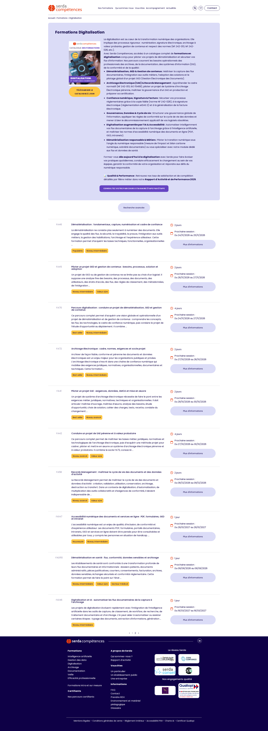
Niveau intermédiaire (97, 250)
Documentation (76, 671)
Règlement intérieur (134, 720)
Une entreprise (119, 678)
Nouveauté (78, 541)
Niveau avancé (93, 417)
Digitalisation (75, 663)
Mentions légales (82, 720)
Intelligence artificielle (80, 656)
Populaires (78, 250)
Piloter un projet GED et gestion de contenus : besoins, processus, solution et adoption (114, 268)
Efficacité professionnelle (81, 678)
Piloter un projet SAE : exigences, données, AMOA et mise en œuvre (108, 391)
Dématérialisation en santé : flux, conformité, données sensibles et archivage (115, 557)
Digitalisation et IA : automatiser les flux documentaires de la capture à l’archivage (111, 601)
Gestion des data (77, 660)
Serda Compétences (121, 53)
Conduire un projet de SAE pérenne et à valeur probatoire (103, 433)
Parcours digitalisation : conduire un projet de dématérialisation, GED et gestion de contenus (116, 308)
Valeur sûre (102, 291)
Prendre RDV (118, 697)
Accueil (51, 18)
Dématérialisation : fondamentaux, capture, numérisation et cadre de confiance (116, 224)
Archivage (73, 667)
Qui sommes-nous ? (121, 656)
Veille (71, 674)
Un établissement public (124, 675)
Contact (115, 693)
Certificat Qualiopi (185, 720)
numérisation (149, 42)
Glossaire (116, 708)
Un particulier (118, 671)
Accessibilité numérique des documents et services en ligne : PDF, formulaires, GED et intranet (117, 517)
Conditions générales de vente (107, 720)
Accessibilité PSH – (156, 720)
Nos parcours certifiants (81, 696)
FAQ (113, 690)
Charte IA (170, 720)
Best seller (77, 332)
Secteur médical (120, 584)
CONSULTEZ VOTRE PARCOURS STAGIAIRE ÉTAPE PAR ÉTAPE (134, 188)
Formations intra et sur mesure (85, 685)
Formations (62, 18)
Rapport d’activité (121, 660)
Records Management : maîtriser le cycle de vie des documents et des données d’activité (116, 473)
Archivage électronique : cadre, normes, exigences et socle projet (108, 348)
